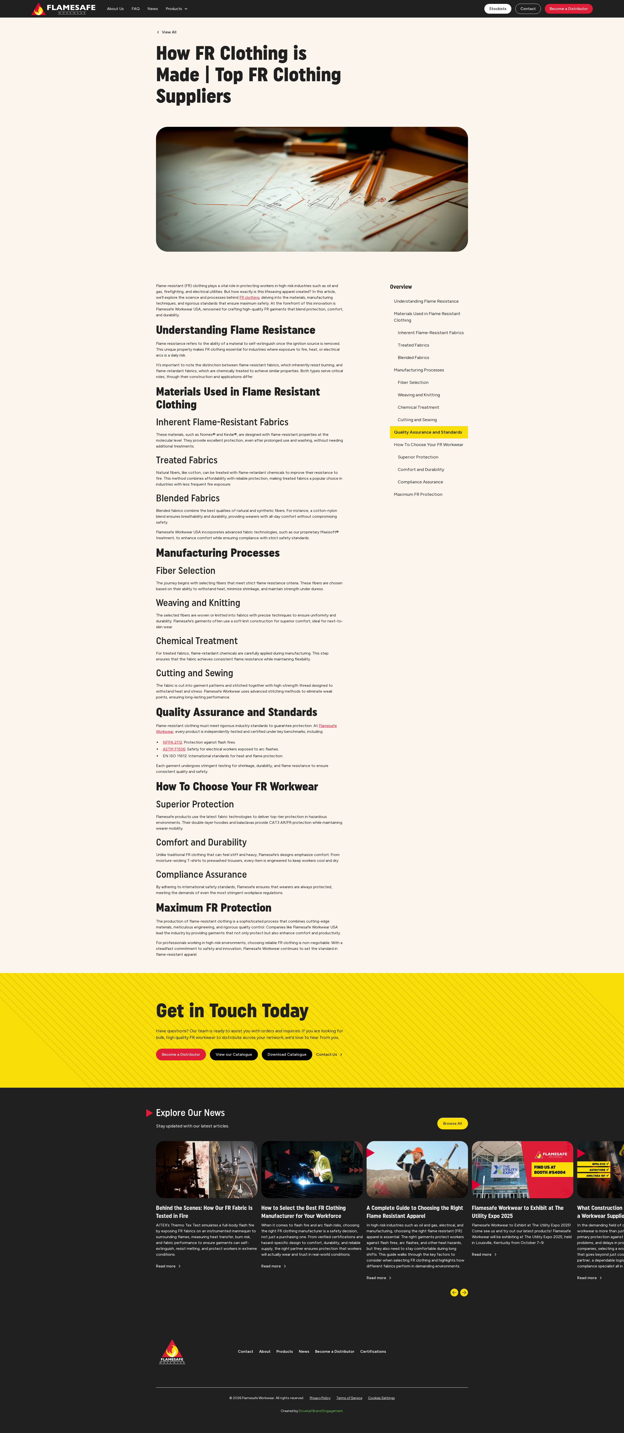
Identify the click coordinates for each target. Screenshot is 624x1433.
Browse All (452, 1123)
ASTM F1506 (174, 749)
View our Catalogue (234, 1054)
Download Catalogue (287, 1054)
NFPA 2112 (172, 742)
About (265, 1351)
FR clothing (249, 297)
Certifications (373, 1351)
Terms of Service (349, 1398)
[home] (63, 8)
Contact (528, 8)
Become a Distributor (569, 8)
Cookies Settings (381, 1398)
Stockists (498, 8)
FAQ (136, 8)
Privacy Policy (320, 1398)
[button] (177, 9)
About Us (115, 8)
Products (284, 1351)
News (152, 8)
